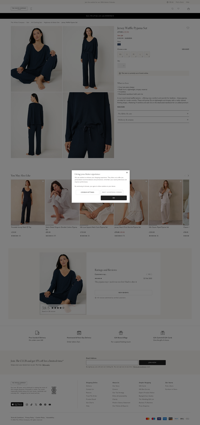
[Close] (127, 172)
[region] (101, 186)
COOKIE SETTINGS (87, 192)
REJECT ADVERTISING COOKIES (112, 192)
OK (114, 198)
